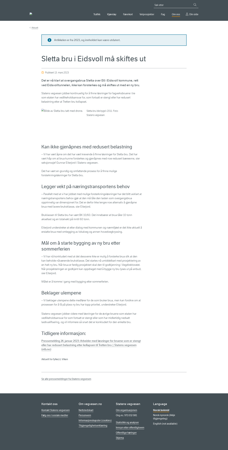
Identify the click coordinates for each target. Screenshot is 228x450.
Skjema (120, 437)
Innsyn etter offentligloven (130, 427)
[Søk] (195, 4)
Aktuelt (34, 27)
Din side (193, 14)
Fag (163, 14)
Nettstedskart (86, 410)
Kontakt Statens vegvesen (55, 410)
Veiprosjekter (147, 14)
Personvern (85, 415)
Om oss (176, 14)
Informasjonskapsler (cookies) (95, 420)
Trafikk (96, 14)
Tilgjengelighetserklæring (93, 425)
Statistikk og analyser (127, 422)
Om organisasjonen (126, 410)
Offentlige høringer (126, 432)
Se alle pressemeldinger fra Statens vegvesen (66, 379)
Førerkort (128, 14)
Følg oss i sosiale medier (54, 415)
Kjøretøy (111, 14)
